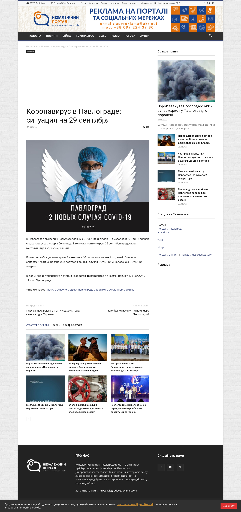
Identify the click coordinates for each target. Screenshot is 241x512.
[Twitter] (213, 3)
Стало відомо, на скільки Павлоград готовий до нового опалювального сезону (85, 408)
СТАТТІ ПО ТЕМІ (37, 325)
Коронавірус (85, 35)
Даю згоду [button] (228, 505)
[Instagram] (208, 3)
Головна (35, 35)
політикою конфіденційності (135, 504)
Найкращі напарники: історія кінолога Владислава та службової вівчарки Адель (84, 367)
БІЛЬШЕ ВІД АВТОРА (68, 325)
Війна (67, 35)
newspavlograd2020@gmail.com (118, 490)
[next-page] (34, 419)
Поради (104, 3)
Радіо (83, 3)
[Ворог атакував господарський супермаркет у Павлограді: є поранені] (45, 347)
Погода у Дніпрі (167, 254)
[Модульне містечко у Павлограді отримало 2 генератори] (45, 388)
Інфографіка (146, 3)
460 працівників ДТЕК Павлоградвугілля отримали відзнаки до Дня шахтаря (127, 367)
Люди (124, 3)
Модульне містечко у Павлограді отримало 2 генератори (192, 175)
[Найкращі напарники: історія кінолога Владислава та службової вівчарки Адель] (87, 347)
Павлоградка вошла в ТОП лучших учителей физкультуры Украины (53, 312)
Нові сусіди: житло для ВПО (167, 3)
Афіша (144, 35)
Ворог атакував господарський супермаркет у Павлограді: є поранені (44, 367)
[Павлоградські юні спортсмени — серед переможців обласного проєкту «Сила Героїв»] (130, 388)
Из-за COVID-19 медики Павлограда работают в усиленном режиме (90, 289)
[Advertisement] (87, 80)
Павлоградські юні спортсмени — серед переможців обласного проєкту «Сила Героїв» (130, 408)
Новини (52, 35)
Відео (103, 35)
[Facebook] (204, 3)
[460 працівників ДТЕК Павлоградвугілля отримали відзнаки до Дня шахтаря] (130, 347)
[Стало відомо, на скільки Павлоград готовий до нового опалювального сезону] (87, 388)
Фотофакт (93, 3)
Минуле (133, 3)
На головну (32, 46)
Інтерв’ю (115, 3)
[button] (210, 36)
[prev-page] (28, 419)
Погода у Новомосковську (196, 254)
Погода (130, 35)
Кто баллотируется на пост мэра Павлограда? (128, 312)
